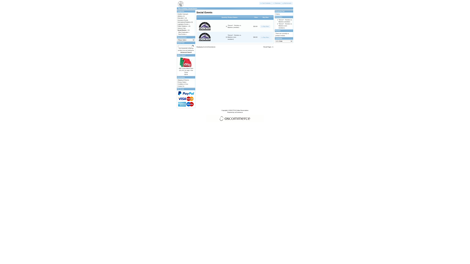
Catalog (184, 8)
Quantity (224, 17)
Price (256, 17)
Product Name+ (233, 17)
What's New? (181, 55)
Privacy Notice (182, 82)
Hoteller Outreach (183, 14)
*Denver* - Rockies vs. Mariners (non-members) (234, 37)
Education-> (181, 18)
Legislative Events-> (184, 24)
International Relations (184, 22)
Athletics (180, 16)
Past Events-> (182, 34)
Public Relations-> (183, 26)
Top (179, 8)
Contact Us (181, 86)
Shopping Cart (280, 11)
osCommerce (239, 112)
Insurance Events (183, 20)
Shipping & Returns (183, 80)
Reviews (278, 30)
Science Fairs (182, 28)
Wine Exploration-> (183, 32)
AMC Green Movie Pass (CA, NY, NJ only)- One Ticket (186, 70)
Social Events (192, 8)
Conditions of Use (183, 84)
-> (183, 30)
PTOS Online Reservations (240, 110)
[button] (265, 3)
